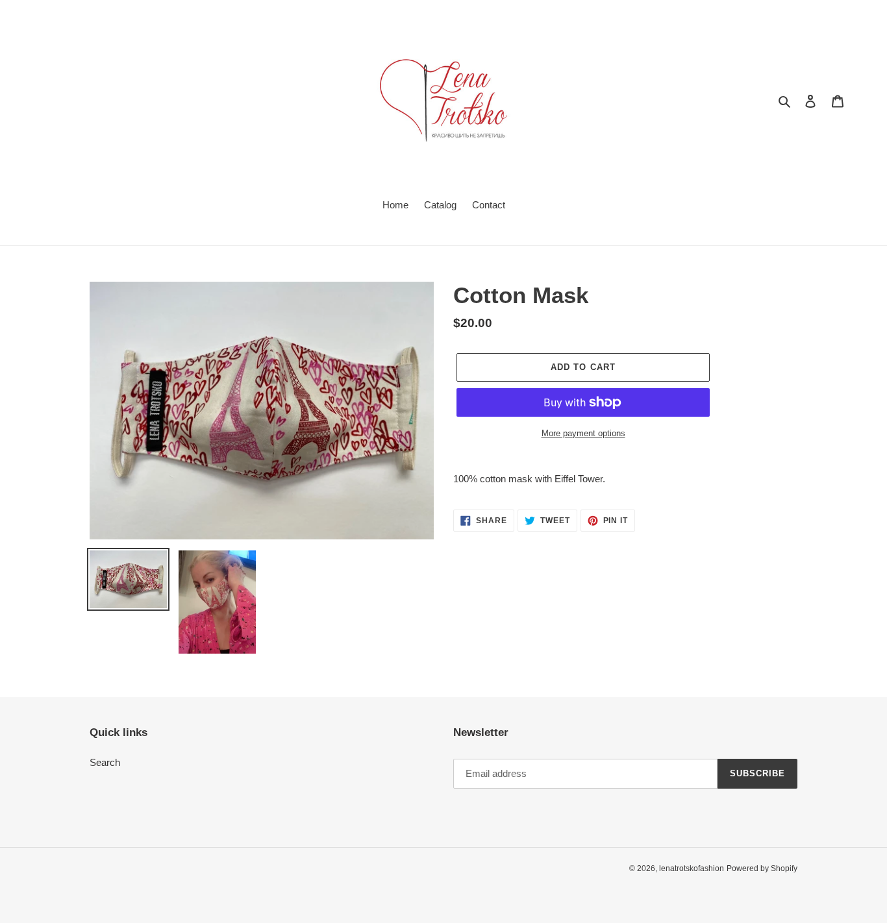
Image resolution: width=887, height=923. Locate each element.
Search (105, 762)
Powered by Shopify (762, 868)
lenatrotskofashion (691, 868)
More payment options (583, 433)
